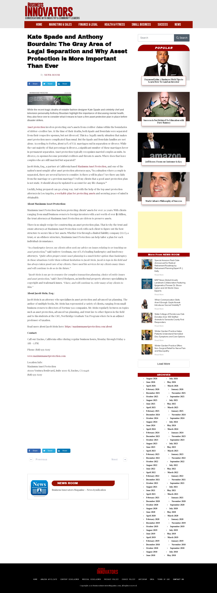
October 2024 (152, 418)
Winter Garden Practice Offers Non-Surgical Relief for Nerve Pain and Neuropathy (170, 348)
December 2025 (153, 393)
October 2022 (152, 461)
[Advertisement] (160, 230)
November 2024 (179, 415)
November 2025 (179, 393)
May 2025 (171, 404)
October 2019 (152, 526)
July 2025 (173, 400)
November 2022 (179, 458)
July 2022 (173, 465)
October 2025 (152, 396)
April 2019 (151, 537)
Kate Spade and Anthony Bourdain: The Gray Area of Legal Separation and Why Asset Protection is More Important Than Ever (77, 51)
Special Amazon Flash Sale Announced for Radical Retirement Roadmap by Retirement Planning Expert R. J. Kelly (169, 265)
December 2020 (153, 501)
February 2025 (152, 411)
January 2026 (177, 389)
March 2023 (173, 451)
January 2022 (177, 476)
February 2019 (152, 541)
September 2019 (177, 526)
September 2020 (177, 505)
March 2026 (173, 386)
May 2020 (171, 512)
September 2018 (177, 548)
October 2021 (152, 483)
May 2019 (171, 534)
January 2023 (177, 454)
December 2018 (153, 545)
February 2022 (152, 476)
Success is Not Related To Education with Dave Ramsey (164, 111)
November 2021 (179, 480)
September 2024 (177, 418)
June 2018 (150, 555)
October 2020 (152, 505)
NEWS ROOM (52, 74)
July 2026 (173, 379)
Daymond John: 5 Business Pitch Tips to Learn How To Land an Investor (164, 70)
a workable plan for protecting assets (75, 193)
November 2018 (179, 545)
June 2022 (150, 469)
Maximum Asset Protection (92, 166)
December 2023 (153, 436)
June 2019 (150, 534)
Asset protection (36, 127)
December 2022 (153, 458)
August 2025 (151, 400)
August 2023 (151, 443)
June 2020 (150, 512)
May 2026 (171, 382)
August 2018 (151, 552)
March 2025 (173, 407)
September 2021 (177, 483)
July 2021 (173, 487)
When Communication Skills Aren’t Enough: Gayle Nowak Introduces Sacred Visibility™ (168, 302)
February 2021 (152, 498)
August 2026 (151, 379)
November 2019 (179, 523)
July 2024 (173, 422)
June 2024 (150, 425)
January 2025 (177, 411)
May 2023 (171, 447)
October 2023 (152, 440)
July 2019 (173, 530)
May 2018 (171, 555)
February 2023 (152, 454)
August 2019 (151, 530)
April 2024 (151, 429)
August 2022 (151, 465)
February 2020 (152, 519)
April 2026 (151, 386)
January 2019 (177, 541)
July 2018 (173, 552)
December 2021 (153, 480)
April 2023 (151, 451)
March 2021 (173, 494)
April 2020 (151, 516)
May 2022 (171, 469)
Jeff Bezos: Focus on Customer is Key (164, 151)
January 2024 (177, 433)
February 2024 (152, 433)
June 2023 (150, 447)
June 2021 (150, 490)
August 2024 (151, 422)
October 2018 (152, 548)
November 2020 (179, 501)
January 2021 (177, 498)
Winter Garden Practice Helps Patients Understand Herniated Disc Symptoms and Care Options (170, 334)
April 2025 (151, 407)
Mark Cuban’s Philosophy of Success (164, 190)
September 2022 (177, 461)
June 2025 (150, 404)
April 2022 (151, 472)
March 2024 (173, 429)
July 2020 (173, 508)
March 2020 (173, 516)
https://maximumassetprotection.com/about (88, 326)
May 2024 (171, 425)
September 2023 (177, 440)
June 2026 (150, 382)
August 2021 (151, 487)
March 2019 (173, 537)
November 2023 (179, 436)
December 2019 (153, 523)
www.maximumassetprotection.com (46, 355)
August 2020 (151, 508)
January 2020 (177, 519)
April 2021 (151, 494)
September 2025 (177, 396)
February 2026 (152, 389)
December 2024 (153, 415)
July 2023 (173, 443)
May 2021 (171, 490)
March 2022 (173, 472)
